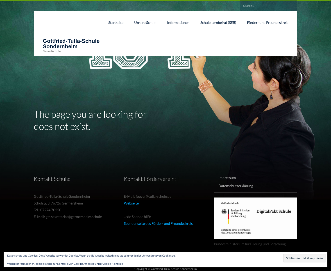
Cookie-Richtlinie (112, 263)
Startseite (115, 22)
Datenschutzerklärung (235, 186)
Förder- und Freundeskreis (267, 22)
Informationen (178, 22)
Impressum (227, 177)
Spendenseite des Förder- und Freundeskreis (158, 223)
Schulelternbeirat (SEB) (218, 22)
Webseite (131, 203)
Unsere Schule (145, 22)
